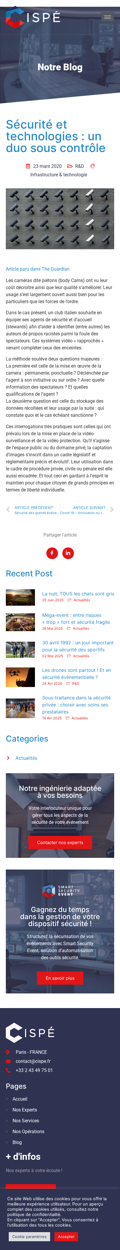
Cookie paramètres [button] (29, 1236)
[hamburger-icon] (107, 17)
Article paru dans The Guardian (38, 269)
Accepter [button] (66, 1236)
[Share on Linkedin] (68, 553)
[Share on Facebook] (52, 553)
